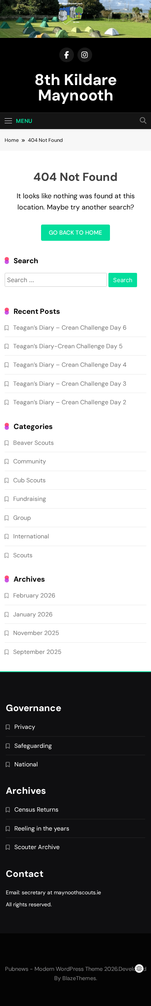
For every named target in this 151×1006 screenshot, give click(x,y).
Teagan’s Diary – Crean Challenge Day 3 (69, 384)
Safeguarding (33, 746)
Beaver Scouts (33, 443)
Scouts (23, 555)
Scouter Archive (37, 847)
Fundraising (29, 499)
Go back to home (75, 233)
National (26, 764)
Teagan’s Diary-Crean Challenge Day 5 (68, 346)
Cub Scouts (29, 480)
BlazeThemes (79, 978)
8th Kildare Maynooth (75, 87)
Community (29, 461)
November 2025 (36, 633)
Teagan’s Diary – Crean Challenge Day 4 (70, 365)
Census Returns (36, 809)
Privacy (24, 727)
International (31, 536)
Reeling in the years (41, 828)
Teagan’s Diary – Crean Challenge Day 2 (69, 402)
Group (22, 518)
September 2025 (37, 652)
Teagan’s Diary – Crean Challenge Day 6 (70, 327)
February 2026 (34, 595)
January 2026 (33, 614)
